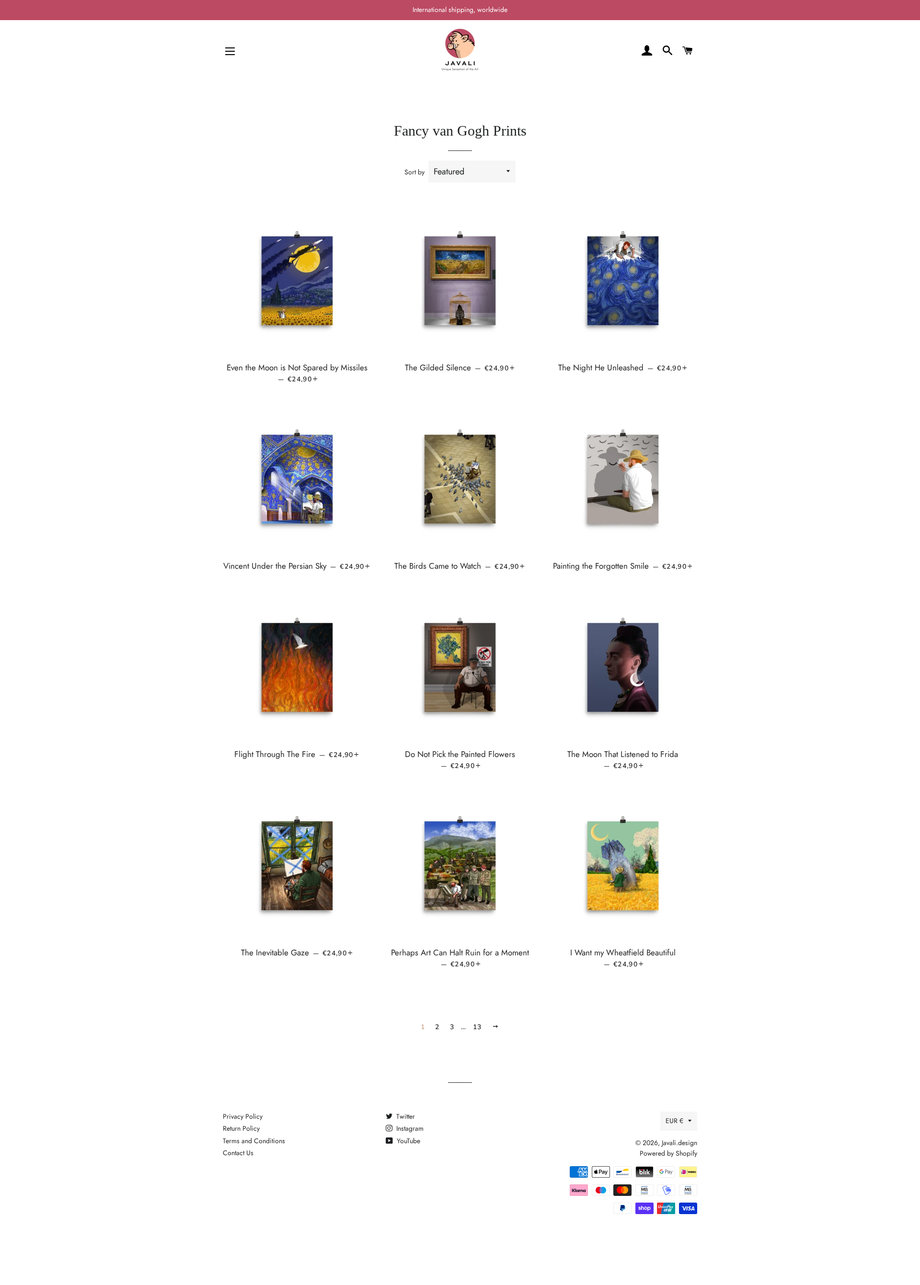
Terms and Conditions (254, 1141)
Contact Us (238, 1153)
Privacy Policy (243, 1116)
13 (477, 1027)
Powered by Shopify (668, 1153)
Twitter (404, 1116)
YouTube (407, 1141)
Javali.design (679, 1142)
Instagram (409, 1128)
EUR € (674, 1120)
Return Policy (241, 1128)
